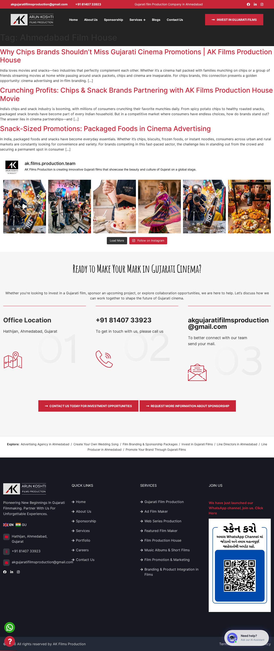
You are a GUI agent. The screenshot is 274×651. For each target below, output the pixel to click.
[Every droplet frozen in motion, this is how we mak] (204, 206)
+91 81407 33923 (88, 4)
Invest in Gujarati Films (236, 19)
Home (73, 19)
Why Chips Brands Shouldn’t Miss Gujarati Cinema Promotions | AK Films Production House (136, 56)
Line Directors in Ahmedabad (237, 444)
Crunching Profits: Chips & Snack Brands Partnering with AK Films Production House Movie (136, 94)
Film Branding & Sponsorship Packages (150, 444)
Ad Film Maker (156, 511)
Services (136, 19)
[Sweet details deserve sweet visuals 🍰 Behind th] (114, 206)
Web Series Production (162, 521)
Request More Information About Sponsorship (190, 406)
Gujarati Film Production (164, 502)
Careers (82, 550)
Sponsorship (113, 19)
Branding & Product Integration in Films (171, 572)
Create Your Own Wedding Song (96, 444)
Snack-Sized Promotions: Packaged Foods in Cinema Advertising (105, 128)
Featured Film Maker (160, 531)
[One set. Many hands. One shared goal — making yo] (69, 206)
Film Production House (162, 540)
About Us (91, 19)
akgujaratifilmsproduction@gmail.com (39, 4)
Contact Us (175, 19)
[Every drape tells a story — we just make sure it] (159, 206)
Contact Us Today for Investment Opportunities (90, 406)
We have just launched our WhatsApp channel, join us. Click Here (236, 508)
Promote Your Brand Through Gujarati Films (156, 449)
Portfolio (83, 540)
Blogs (156, 19)
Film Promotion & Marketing (167, 559)
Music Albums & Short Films (167, 550)
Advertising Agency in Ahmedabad (45, 444)
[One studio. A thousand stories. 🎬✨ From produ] (24, 206)
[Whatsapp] (9, 626)
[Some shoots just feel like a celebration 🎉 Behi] (249, 206)
